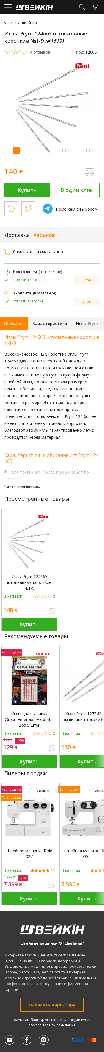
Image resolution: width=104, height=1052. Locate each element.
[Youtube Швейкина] (9, 1040)
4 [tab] (88, 150)
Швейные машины (21, 960)
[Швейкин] (33, 8)
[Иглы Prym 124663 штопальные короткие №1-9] (29, 543)
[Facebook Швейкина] (26, 1040)
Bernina (47, 972)
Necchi (24, 972)
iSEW (35, 972)
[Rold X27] (29, 817)
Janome (11, 972)
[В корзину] (95, 7)
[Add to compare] (89, 172)
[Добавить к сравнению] (52, 611)
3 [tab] (64, 150)
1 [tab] (16, 150)
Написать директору (52, 1005)
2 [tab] (40, 150)
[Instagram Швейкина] (44, 1040)
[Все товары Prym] (84, 69)
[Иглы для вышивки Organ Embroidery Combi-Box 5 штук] (29, 680)
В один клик (76, 189)
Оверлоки (47, 960)
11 (53, 870)
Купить (27, 190)
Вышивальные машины (25, 966)
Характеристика (49, 323)
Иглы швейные (24, 22)
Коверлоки (67, 960)
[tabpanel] (52, 110)
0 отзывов (40, 52)
